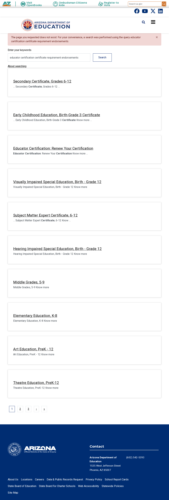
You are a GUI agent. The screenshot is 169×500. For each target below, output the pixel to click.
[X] (153, 12)
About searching (17, 66)
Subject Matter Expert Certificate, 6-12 (45, 215)
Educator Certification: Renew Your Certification (53, 148)
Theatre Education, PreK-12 (36, 383)
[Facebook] (136, 12)
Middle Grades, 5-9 (29, 282)
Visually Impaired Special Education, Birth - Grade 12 (57, 182)
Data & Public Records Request (65, 479)
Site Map (13, 492)
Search (102, 57)
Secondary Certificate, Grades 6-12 (42, 81)
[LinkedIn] (160, 12)
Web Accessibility (88, 486)
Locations (26, 479)
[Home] (39, 25)
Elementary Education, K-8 (35, 315)
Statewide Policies (113, 486)
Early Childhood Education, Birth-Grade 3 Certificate (56, 115)
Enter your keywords (19, 50)
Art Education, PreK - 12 (33, 349)
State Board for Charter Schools (57, 486)
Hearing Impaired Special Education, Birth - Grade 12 (57, 249)
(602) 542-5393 (135, 457)
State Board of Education (22, 486)
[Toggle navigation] (159, 22)
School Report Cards (117, 479)
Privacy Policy (94, 479)
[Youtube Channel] (145, 12)
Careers (39, 479)
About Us (13, 479)
